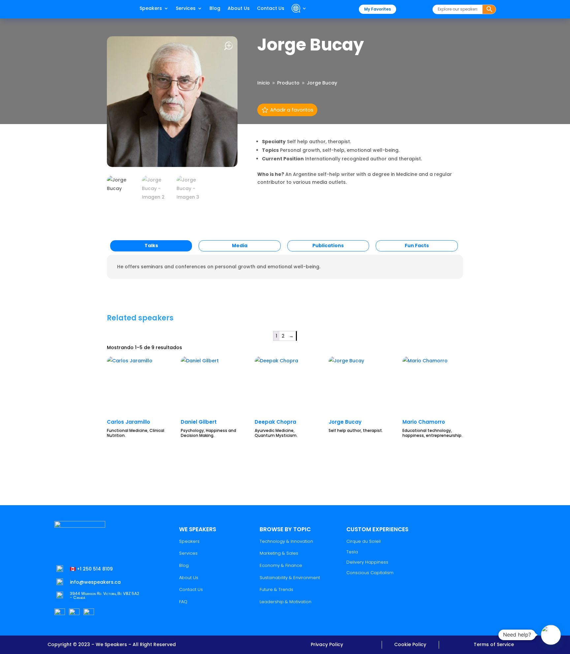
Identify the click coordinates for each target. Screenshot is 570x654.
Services (186, 9)
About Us (239, 9)
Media (239, 245)
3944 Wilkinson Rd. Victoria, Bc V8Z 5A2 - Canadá (104, 595)
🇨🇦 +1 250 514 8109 (91, 569)
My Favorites (377, 9)
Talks (151, 245)
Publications (328, 245)
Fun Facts (417, 245)
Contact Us (270, 9)
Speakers (151, 9)
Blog (214, 9)
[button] (551, 635)
